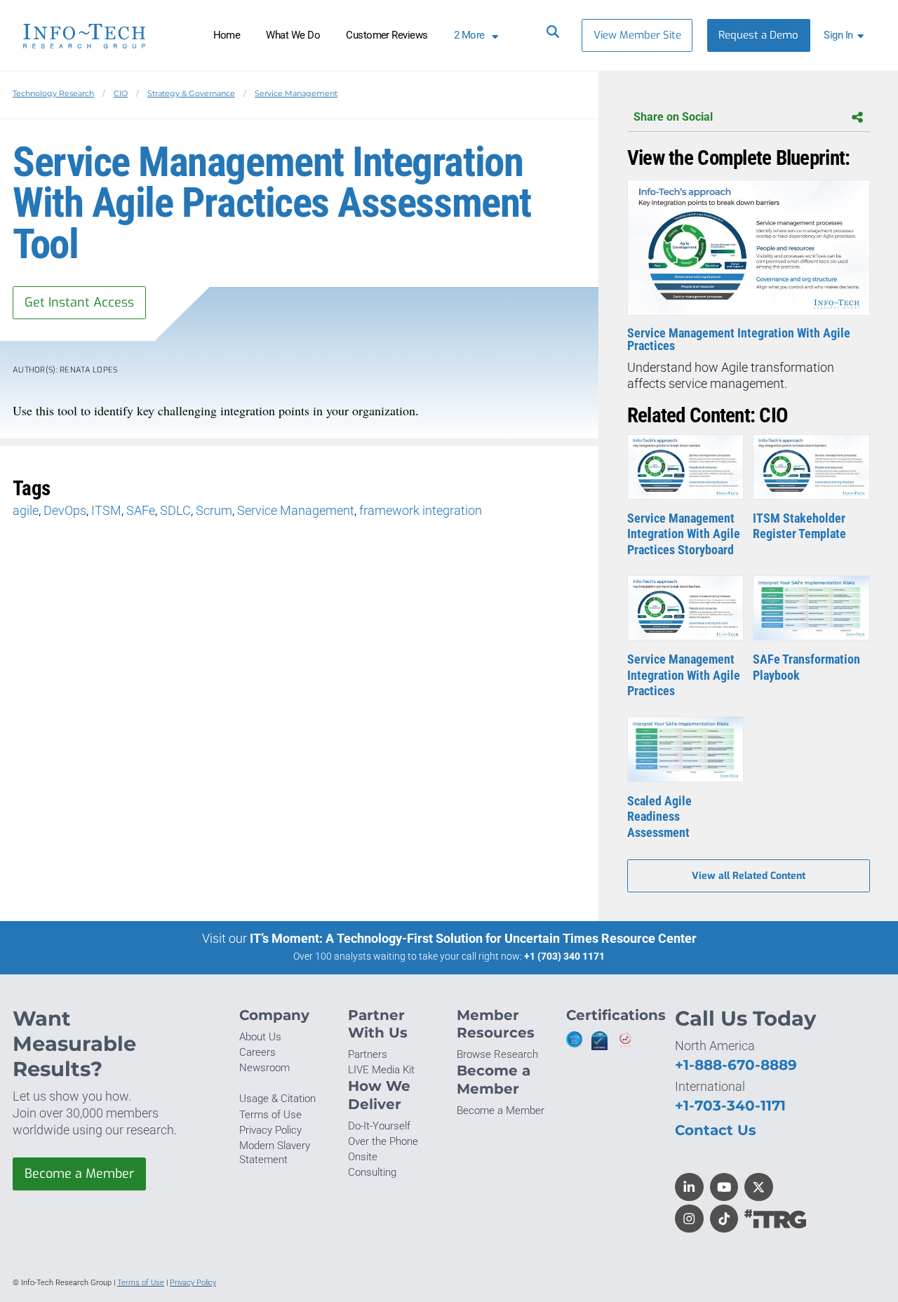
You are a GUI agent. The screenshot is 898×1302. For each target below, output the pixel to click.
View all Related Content (748, 875)
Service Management (296, 93)
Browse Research (497, 1054)
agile (26, 510)
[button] (846, 35)
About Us (260, 1037)
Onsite (362, 1156)
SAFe (140, 510)
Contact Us (715, 1130)
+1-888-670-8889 (736, 1064)
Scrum (214, 510)
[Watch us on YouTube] (724, 1187)
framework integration (420, 510)
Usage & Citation (277, 1098)
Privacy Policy (270, 1130)
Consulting (372, 1172)
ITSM (106, 510)
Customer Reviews (387, 35)
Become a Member (79, 1173)
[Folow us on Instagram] (689, 1218)
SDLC (175, 510)
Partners (367, 1054)
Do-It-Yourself (379, 1126)
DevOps (64, 510)
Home (227, 35)
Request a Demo (758, 35)
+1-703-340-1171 (730, 1105)
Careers (257, 1052)
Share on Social (673, 116)
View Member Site (637, 35)
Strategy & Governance (191, 93)
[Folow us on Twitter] (758, 1187)
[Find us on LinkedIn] (689, 1187)
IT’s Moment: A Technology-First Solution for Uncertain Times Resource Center (473, 938)
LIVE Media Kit (381, 1069)
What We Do (293, 35)
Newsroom (264, 1067)
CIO (121, 93)
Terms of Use (270, 1114)
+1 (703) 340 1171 (564, 956)
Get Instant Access (79, 302)
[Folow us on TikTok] (724, 1218)
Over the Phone (383, 1141)
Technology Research (53, 93)
